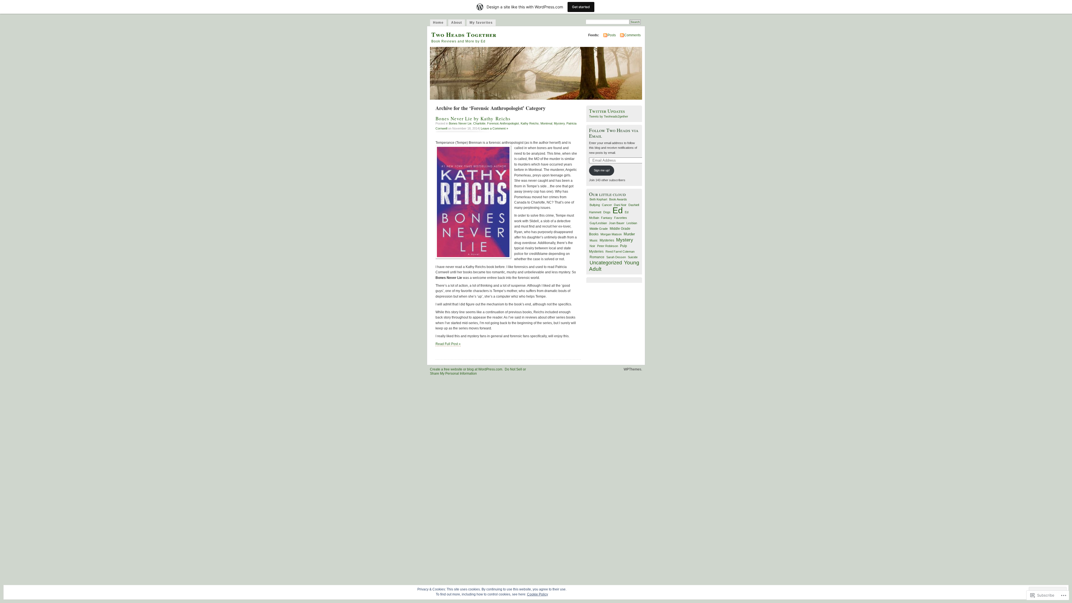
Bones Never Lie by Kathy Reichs (473, 118)
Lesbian (631, 223)
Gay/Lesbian (598, 223)
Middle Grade (599, 228)
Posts (611, 35)
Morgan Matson (611, 234)
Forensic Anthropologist (503, 123)
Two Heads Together (463, 34)
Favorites (620, 217)
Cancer (607, 205)
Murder (629, 234)
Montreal (546, 123)
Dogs (607, 212)
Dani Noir (620, 205)
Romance (597, 257)
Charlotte (479, 123)
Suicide (633, 257)
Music (594, 240)
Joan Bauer (616, 223)
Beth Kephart (598, 199)
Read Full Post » (448, 344)
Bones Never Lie (460, 123)
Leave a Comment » (494, 128)
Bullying (595, 205)
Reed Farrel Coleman (620, 251)
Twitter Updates (607, 111)
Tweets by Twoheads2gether (608, 116)
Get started (581, 7)
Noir (592, 246)
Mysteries (607, 240)
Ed (617, 210)
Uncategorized (606, 262)
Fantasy (606, 217)
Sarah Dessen (616, 257)
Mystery (559, 123)
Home (438, 23)
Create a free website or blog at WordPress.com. (466, 369)
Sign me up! (602, 170)
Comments (632, 35)
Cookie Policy (537, 594)
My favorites (481, 23)
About (456, 23)
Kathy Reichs (530, 123)
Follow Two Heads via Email (613, 133)
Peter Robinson (607, 246)
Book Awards (618, 199)
